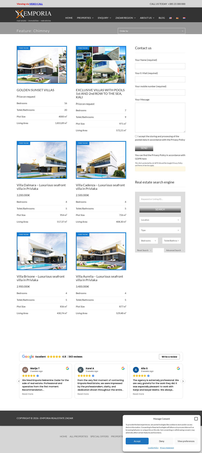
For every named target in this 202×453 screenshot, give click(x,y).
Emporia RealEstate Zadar (56, 418)
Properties (84, 17)
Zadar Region (124, 17)
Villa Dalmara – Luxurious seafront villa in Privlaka (41, 187)
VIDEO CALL (36, 3)
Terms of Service (144, 165)
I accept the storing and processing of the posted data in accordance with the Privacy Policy (160, 138)
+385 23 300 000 (176, 3)
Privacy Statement (167, 448)
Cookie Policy (153, 448)
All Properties (79, 436)
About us (146, 17)
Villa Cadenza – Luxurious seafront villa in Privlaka (100, 187)
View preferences (186, 441)
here (144, 158)
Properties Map (121, 436)
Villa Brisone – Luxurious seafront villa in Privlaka (40, 278)
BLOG (162, 17)
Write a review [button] (169, 356)
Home (69, 17)
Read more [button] (27, 394)
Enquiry (103, 17)
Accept (137, 441)
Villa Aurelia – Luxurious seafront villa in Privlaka (99, 278)
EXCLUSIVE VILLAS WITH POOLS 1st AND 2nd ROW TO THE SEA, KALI (100, 93)
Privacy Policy (177, 163)
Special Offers (99, 436)
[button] (196, 418)
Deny (161, 441)
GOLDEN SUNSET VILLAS (35, 90)
